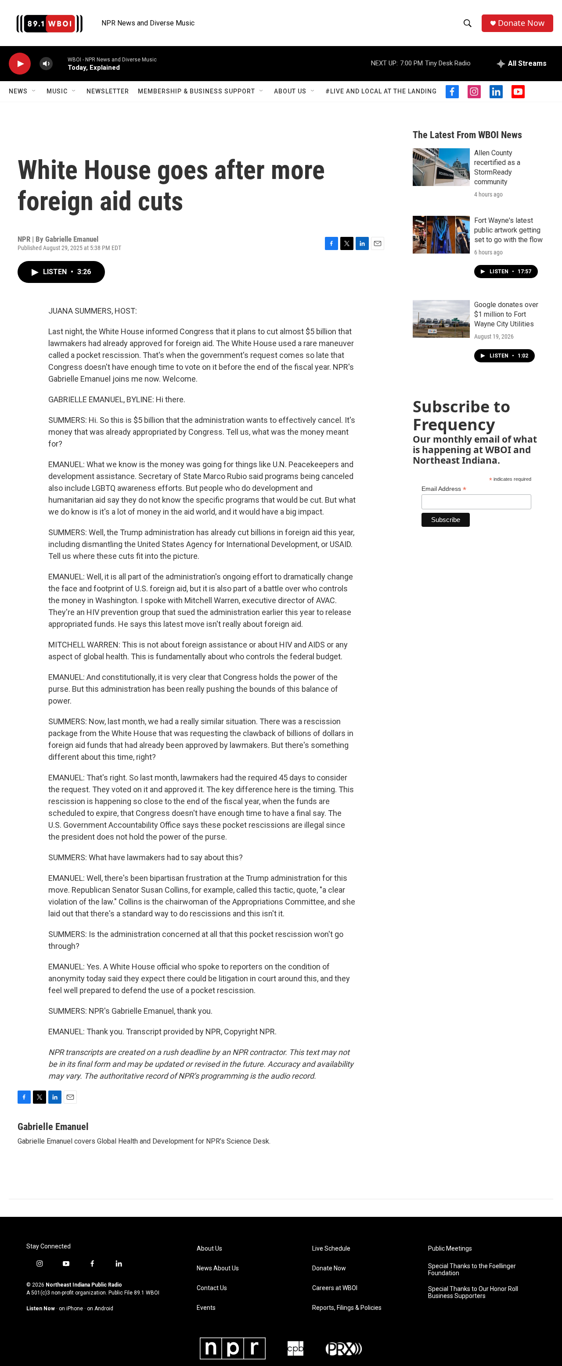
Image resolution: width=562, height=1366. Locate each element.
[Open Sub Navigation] (34, 91)
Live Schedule (331, 1248)
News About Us (218, 1268)
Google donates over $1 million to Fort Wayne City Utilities (506, 314)
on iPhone (71, 1308)
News (18, 91)
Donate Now (521, 23)
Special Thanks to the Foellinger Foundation (472, 1270)
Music (57, 91)
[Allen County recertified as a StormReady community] (441, 167)
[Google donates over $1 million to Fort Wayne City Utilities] (441, 319)
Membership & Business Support (196, 91)
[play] (20, 64)
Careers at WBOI (334, 1288)
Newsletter (107, 91)
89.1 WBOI (146, 1293)
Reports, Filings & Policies (347, 1308)
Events (206, 1308)
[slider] (60, 63)
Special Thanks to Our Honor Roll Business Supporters (473, 1292)
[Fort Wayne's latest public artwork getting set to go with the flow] (441, 235)
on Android (100, 1308)
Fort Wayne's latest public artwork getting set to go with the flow (508, 230)
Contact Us (212, 1288)
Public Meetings (450, 1248)
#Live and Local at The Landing (381, 91)
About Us (290, 91)
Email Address (444, 489)
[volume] (46, 64)
